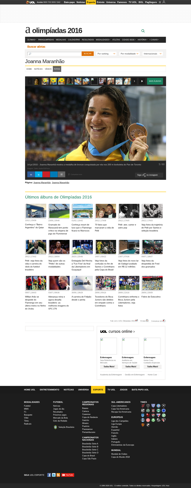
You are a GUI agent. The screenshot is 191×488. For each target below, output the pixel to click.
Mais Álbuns (155, 81)
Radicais (27, 424)
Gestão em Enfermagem (135, 375)
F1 (25, 412)
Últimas (31, 40)
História (142, 40)
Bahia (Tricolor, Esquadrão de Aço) (158, 405)
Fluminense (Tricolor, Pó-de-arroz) (153, 415)
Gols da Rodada (60, 421)
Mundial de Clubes (119, 454)
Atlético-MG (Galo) (148, 405)
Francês (114, 433)
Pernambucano (88, 432)
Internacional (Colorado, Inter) (148, 420)
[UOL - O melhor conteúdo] (29, 3)
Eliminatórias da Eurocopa (122, 445)
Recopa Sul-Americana (121, 412)
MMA (26, 409)
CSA (142, 415)
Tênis (26, 421)
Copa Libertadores (119, 406)
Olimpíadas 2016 (57, 30)
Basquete (28, 415)
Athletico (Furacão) (142, 405)
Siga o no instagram (147, 175)
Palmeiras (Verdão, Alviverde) (153, 420)
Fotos (57, 69)
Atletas (116, 40)
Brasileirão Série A (90, 444)
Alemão (114, 427)
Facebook (49, 475)
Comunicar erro (157, 321)
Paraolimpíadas (46, 40)
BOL (141, 2)
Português (115, 442)
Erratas (143, 321)
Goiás (163, 415)
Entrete (100, 2)
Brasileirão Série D (90, 453)
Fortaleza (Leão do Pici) (158, 415)
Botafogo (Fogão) (163, 405)
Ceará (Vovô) (142, 410)
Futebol (27, 406)
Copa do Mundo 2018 (120, 457)
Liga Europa (116, 424)
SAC (59, 2)
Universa (110, 2)
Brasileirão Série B (90, 447)
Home (29, 69)
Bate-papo (69, 2)
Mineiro (85, 423)
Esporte (91, 2)
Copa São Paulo (89, 459)
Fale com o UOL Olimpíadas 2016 (122, 321)
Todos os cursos (155, 332)
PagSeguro (151, 2)
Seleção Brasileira (66, 427)
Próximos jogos (60, 415)
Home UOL (29, 389)
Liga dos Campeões (119, 421)
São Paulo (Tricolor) (163, 420)
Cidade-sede (128, 40)
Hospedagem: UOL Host (160, 486)
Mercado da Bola (60, 418)
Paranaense (87, 429)
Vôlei (26, 418)
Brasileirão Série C (90, 450)
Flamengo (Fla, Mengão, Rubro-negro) (148, 415)
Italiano (114, 439)
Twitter (54, 475)
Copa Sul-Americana (120, 409)
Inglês (114, 436)
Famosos (122, 2)
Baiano (85, 408)
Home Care (152, 375)
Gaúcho (85, 420)
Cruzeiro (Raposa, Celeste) (163, 410)
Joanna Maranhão (44, 61)
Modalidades (102, 40)
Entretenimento (49, 389)
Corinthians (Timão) (153, 410)
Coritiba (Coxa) (158, 410)
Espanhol (115, 430)
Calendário (74, 40)
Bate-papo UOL (140, 389)
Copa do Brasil (88, 456)
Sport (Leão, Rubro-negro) (142, 424)
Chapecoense (148, 410)
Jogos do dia (58, 409)
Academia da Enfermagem (111, 375)
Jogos (123, 389)
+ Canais (153, 40)
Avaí (153, 405)
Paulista (85, 426)
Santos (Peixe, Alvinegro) (158, 420)
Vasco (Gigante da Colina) (148, 424)
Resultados (88, 40)
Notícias (81, 2)
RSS (58, 475)
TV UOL (133, 2)
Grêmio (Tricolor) (142, 420)
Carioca (85, 411)
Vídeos (48, 69)
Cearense (86, 414)
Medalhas (61, 40)
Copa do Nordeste (90, 417)
